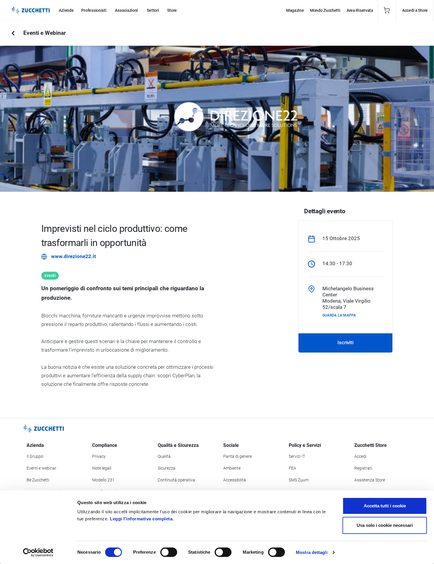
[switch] (168, 552)
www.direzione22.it (73, 256)
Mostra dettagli (311, 552)
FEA (292, 468)
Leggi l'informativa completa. (142, 518)
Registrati (363, 468)
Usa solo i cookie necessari (385, 525)
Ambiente (232, 468)
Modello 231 (103, 480)
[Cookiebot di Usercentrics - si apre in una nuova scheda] (38, 552)
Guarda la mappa (339, 315)
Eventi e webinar (41, 468)
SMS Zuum (299, 480)
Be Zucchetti (38, 480)
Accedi (360, 456)
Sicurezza (166, 468)
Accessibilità (234, 480)
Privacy (99, 456)
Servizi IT (297, 456)
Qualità (164, 456)
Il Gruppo (35, 456)
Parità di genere (237, 456)
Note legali (101, 468)
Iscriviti (345, 342)
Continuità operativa (176, 480)
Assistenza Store (369, 480)
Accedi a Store (415, 10)
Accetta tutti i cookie (385, 505)
